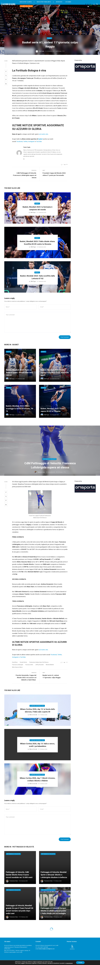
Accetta (80, 962)
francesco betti (29, 664)
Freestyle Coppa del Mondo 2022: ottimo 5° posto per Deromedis (54, 174)
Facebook (20, 141)
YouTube (39, 141)
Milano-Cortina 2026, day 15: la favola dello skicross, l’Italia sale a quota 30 (37, 710)
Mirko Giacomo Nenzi (17, 667)
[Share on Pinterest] (6, 79)
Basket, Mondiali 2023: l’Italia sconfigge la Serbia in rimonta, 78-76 (19, 408)
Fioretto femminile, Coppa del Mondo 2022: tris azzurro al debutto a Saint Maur (26, 677)
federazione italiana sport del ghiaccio (39, 662)
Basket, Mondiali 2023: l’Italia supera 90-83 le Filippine (52, 410)
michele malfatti (50, 664)
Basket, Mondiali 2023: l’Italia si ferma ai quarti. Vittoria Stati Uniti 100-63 (19, 372)
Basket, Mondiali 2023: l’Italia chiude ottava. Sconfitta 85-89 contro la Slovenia (37, 242)
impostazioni (69, 963)
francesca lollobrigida (17, 664)
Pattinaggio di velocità (49, 459)
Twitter (25, 141)
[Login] (94, 4)
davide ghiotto (23, 662)
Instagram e (16, 657)
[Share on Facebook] (6, 71)
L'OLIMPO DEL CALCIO (26, 6)
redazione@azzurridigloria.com (47, 948)
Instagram (31, 141)
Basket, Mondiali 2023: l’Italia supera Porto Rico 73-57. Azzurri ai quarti (55, 372)
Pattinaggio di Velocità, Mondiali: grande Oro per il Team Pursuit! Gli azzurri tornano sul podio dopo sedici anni (19, 909)
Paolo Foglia (41, 51)
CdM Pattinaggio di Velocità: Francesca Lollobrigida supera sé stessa (24, 175)
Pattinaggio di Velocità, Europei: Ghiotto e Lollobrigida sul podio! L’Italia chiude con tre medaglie (53, 910)
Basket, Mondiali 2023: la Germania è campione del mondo (37, 208)
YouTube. (23, 657)
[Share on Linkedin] (6, 83)
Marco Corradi (33, 714)
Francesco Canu (41, 472)
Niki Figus (33, 212)
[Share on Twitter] (6, 75)
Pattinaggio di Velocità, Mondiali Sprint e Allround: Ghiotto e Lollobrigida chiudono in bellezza (54, 874)
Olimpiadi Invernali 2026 (37, 705)
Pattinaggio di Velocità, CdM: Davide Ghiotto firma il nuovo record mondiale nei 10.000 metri (19, 874)
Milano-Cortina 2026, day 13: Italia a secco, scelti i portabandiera (37, 745)
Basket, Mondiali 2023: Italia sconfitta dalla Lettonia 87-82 (37, 277)
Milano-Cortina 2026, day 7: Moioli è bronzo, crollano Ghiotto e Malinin (37, 779)
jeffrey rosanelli (39, 664)
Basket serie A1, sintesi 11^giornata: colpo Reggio (52, 676)
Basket (49, 38)
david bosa (15, 662)
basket (40, 139)
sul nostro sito (43, 134)
